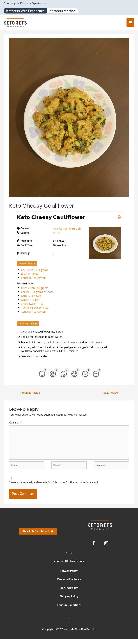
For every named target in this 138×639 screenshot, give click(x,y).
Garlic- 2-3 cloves (31, 295)
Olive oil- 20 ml (29, 274)
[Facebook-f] (93, 543)
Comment (15, 422)
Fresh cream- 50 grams (34, 288)
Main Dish (75, 228)
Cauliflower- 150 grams (34, 270)
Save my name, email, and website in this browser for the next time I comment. (54, 482)
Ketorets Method (62, 11)
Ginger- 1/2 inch (30, 299)
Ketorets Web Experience (25, 11)
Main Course (60, 228)
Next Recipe (112, 392)
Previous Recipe (28, 392)
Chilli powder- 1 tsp (32, 303)
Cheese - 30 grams (32, 292)
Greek (56, 233)
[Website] (111, 466)
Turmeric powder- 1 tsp (34, 307)
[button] (69, 618)
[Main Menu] (130, 22)
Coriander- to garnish (33, 278)
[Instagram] (106, 543)
